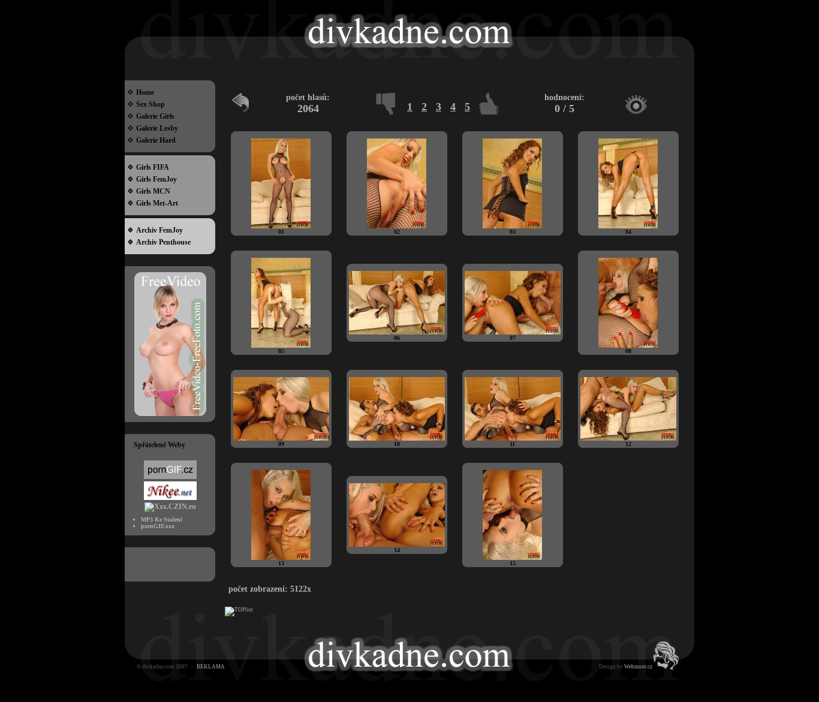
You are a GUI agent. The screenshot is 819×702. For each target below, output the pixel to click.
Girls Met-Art (155, 203)
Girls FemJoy (155, 179)
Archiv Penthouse (162, 242)
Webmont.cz (638, 667)
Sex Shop (149, 104)
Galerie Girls (153, 116)
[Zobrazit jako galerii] (636, 104)
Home (143, 92)
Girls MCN (151, 191)
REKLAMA (211, 667)
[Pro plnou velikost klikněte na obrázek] (281, 226)
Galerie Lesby (155, 128)
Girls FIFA (151, 167)
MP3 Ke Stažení (161, 519)
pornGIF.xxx (157, 526)
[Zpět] (241, 107)
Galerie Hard (154, 140)
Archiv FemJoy (158, 230)
